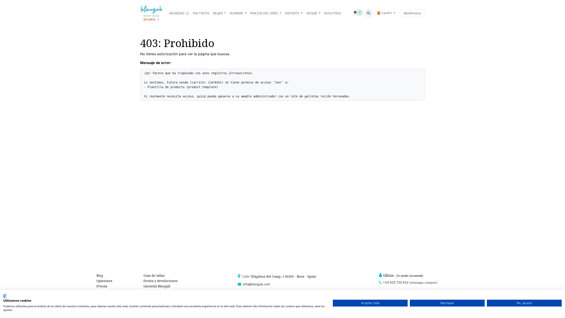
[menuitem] (179, 13)
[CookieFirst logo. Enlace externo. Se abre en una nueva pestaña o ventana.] (5, 296)
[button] (368, 13)
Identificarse (412, 13)
